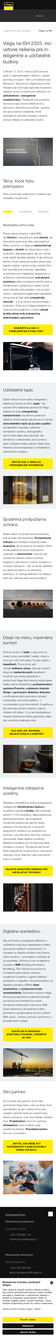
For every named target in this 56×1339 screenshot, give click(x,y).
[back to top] (50, 1214)
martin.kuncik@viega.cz (23, 1239)
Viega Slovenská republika (17, 30)
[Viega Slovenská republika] (8, 4)
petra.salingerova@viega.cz (25, 1272)
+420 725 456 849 (20, 1267)
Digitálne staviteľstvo (19, 211)
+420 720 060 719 (20, 1234)
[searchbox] (25, 15)
